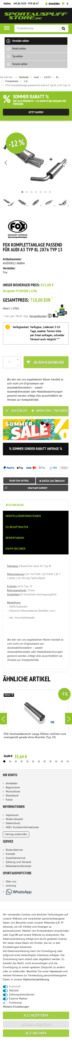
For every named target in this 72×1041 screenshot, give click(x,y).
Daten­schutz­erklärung (36, 980)
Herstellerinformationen (23, 516)
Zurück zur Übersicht (53, 481)
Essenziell (15, 986)
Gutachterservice (15, 858)
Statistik (14, 991)
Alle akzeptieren (36, 1016)
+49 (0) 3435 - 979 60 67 (26, 4)
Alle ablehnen (36, 1033)
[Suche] (63, 28)
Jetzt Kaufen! (36, 112)
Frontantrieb (11, 81)
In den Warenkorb (49, 362)
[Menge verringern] (18, 365)
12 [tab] (68, 761)
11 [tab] (62, 761)
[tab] (36, 505)
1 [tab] (4, 761)
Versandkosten (38, 316)
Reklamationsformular (18, 866)
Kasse (9, 800)
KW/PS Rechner (15, 549)
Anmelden (11, 783)
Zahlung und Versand (18, 862)
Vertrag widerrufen (16, 834)
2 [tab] (10, 761)
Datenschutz (13, 823)
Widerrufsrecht (14, 819)
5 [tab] (27, 761)
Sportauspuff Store (36, 17)
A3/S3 (47, 77)
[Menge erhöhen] (18, 359)
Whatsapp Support (37, 488)
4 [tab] (22, 761)
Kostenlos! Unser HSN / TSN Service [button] (40, 411)
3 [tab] (16, 761)
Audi (36, 77)
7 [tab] (39, 761)
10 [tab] (56, 761)
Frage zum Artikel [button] (19, 481)
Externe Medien (18, 999)
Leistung (11, 886)
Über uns (11, 882)
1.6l (26, 81)
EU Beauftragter (17, 527)
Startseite (21, 77)
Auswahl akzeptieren (36, 1024)
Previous (3, 718)
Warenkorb (12, 796)
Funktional (15, 1003)
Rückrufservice (14, 850)
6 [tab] (33, 761)
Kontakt (10, 854)
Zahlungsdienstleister (22, 995)
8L (57, 77)
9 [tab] (50, 761)
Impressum (12, 815)
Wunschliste (13, 792)
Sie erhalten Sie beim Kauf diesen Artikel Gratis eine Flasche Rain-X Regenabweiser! (62, 315)
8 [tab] (45, 761)
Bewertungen (15, 538)
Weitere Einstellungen (16, 1007)
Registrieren (13, 787)
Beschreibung (15, 505)
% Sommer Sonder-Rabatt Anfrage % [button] (35, 449)
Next (68, 718)
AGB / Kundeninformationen (22, 827)
